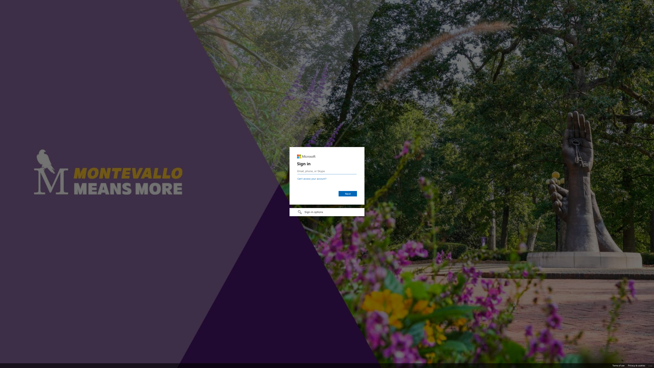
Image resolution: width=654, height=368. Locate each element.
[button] (327, 212)
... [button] (651, 365)
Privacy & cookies (636, 365)
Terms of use (618, 365)
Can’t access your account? (311, 178)
